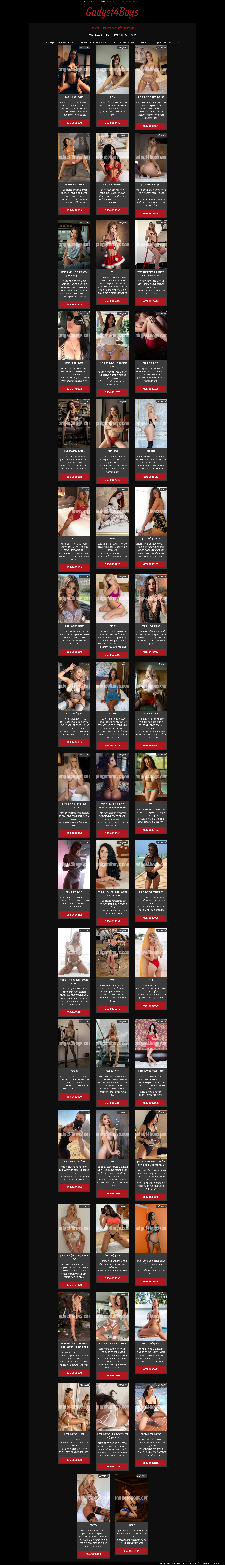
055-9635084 (112, 833)
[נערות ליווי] (112, 18)
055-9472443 (74, 304)
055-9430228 (112, 564)
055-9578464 (151, 213)
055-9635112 (150, 476)
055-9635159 (93, 1554)
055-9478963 (74, 210)
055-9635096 (112, 210)
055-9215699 (151, 301)
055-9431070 (112, 392)
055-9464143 (74, 742)
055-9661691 (151, 126)
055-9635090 (112, 654)
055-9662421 (151, 745)
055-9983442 (112, 122)
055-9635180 (74, 122)
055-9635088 (74, 476)
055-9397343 (112, 479)
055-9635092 (112, 301)
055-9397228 (151, 1102)
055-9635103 (151, 564)
